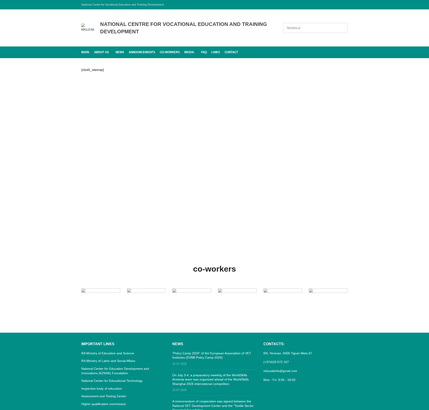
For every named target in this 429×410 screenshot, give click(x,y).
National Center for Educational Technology (112, 381)
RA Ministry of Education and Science (107, 353)
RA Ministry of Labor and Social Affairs (108, 361)
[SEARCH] (342, 28)
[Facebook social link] (345, 4)
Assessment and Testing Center (103, 396)
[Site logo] (88, 27)
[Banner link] (100, 298)
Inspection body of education (101, 388)
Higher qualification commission (103, 404)
